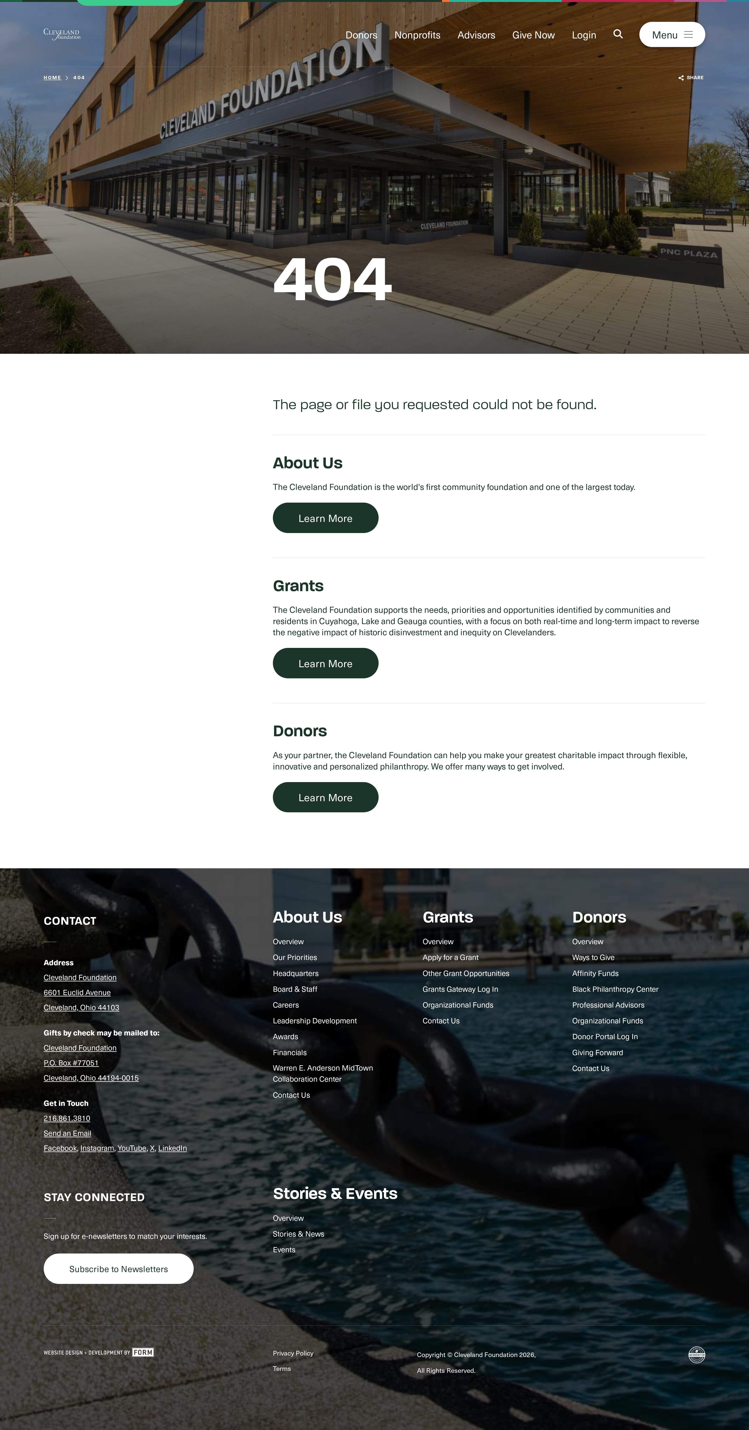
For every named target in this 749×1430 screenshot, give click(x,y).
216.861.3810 (67, 1117)
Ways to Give (593, 956)
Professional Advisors (608, 1004)
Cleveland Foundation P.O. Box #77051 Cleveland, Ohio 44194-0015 (91, 1062)
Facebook (60, 1147)
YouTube (132, 1147)
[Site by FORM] (99, 1353)
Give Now (533, 34)
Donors (361, 34)
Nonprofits (417, 34)
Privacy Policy (293, 1353)
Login (584, 34)
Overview (288, 941)
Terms (282, 1368)
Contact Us (291, 1094)
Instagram (97, 1147)
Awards (285, 1036)
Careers (286, 1004)
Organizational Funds (458, 1004)
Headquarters (296, 972)
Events (284, 1249)
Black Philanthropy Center (615, 988)
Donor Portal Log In (605, 1036)
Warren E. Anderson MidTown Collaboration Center (323, 1073)
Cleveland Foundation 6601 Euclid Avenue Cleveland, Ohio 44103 (81, 992)
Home (52, 77)
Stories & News (298, 1233)
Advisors (477, 34)
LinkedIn (172, 1147)
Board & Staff (295, 988)
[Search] (618, 34)
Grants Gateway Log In (461, 988)
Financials (290, 1052)
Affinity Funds (595, 972)
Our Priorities (295, 956)
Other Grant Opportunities (466, 972)
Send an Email (67, 1132)
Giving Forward (597, 1052)
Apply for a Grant (451, 956)
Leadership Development (315, 1020)
